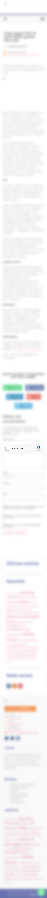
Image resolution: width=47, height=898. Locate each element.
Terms (40, 453)
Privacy (36, 453)
